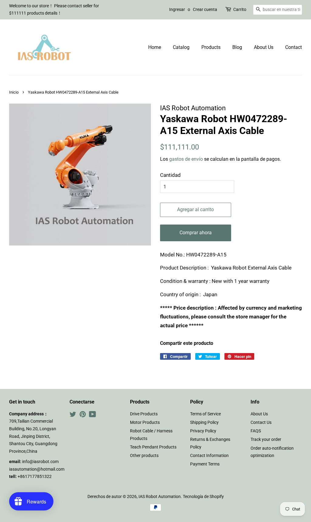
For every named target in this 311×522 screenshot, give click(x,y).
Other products (144, 455)
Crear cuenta (205, 9)
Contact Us (261, 422)
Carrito (239, 9)
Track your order (266, 439)
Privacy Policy (203, 431)
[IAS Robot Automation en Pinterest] (82, 415)
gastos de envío (186, 159)
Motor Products (145, 422)
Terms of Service (205, 414)
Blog (237, 47)
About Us (263, 47)
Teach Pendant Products (153, 447)
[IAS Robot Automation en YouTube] (92, 415)
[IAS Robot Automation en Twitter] (73, 415)
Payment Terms (205, 464)
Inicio (14, 92)
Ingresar (177, 9)
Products (210, 47)
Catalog (181, 47)
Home (154, 47)
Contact (293, 47)
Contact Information (209, 455)
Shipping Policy (204, 422)
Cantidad (170, 175)
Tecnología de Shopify (203, 496)
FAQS (256, 431)
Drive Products (144, 414)
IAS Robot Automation (159, 496)
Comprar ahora (195, 232)
